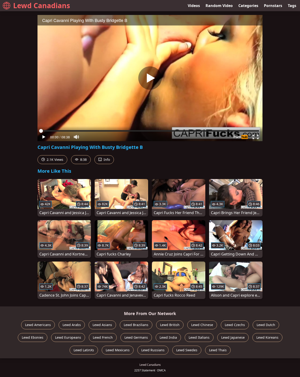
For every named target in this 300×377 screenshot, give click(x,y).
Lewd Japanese (233, 337)
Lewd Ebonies (32, 337)
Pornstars (273, 5)
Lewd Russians (153, 350)
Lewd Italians (199, 337)
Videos (194, 5)
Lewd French (103, 337)
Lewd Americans (38, 325)
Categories (248, 5)
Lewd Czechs (235, 325)
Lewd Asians (102, 325)
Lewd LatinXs (84, 350)
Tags (292, 5)
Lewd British (170, 325)
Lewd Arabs (72, 325)
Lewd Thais (218, 350)
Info (106, 159)
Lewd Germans (136, 337)
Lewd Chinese (202, 325)
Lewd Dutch (266, 325)
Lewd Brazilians (136, 325)
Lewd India (168, 337)
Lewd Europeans (68, 337)
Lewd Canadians (41, 5)
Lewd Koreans (267, 337)
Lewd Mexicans (118, 350)
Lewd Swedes (186, 350)
